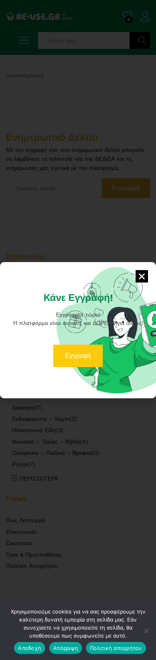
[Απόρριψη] (146, 631)
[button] (142, 276)
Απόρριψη (65, 648)
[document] (78, 330)
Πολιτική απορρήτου (116, 648)
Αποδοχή (29, 648)
